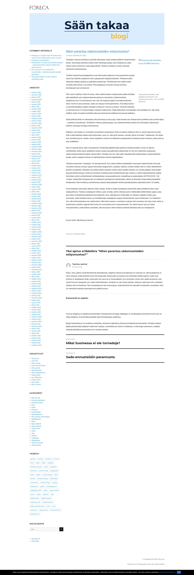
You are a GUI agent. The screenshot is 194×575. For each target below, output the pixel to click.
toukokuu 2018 (36, 142)
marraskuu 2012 (36, 298)
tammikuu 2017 (36, 180)
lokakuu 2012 (35, 300)
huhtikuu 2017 (36, 173)
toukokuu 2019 (36, 114)
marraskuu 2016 (36, 184)
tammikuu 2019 (36, 123)
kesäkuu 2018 (36, 140)
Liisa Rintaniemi (36, 377)
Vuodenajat (35, 438)
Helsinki (50, 463)
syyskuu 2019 (36, 104)
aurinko (40, 459)
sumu (32, 494)
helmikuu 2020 (36, 92)
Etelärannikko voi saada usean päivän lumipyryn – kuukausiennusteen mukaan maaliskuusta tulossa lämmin (47, 65)
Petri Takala (35, 382)
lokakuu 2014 (35, 243)
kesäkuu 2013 (36, 281)
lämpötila (53, 478)
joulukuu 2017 (35, 154)
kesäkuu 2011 (35, 338)
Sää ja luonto (35, 428)
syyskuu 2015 (36, 217)
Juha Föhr (76, 55)
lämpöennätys (42, 478)
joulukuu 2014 (35, 239)
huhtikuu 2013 (36, 286)
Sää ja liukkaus (36, 426)
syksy (39, 494)
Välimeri (34, 435)
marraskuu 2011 (36, 326)
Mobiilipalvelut (36, 419)
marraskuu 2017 (36, 156)
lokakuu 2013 (35, 272)
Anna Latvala (35, 368)
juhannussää (43, 471)
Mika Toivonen (36, 384)
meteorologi (45, 482)
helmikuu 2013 (36, 291)
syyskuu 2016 (36, 189)
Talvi (32, 433)
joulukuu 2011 (35, 324)
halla (37, 463)
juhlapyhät (54, 471)
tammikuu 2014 (36, 265)
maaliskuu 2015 (36, 232)
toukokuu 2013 (36, 284)
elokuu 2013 (35, 276)
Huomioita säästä (79, 234)
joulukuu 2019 (35, 97)
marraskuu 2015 (36, 213)
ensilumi (48, 459)
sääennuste (34, 498)
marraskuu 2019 (36, 99)
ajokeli (32, 459)
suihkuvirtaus (54, 490)
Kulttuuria (34, 410)
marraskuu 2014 (36, 241)
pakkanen (34, 486)
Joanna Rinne (35, 375)
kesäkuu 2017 (36, 168)
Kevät (33, 407)
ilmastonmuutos (36, 467)
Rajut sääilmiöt (36, 424)
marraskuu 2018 (36, 128)
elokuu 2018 (35, 135)
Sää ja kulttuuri (47, 502)
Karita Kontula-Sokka (38, 365)
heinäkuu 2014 (36, 251)
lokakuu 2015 (35, 215)
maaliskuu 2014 (36, 260)
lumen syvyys (47, 474)
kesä (32, 474)
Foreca (56, 459)
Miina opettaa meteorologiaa (40, 417)
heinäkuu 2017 (36, 166)
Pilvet (33, 421)
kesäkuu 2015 (36, 225)
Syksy (33, 431)
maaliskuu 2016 (36, 203)
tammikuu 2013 (36, 293)
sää (52, 494)
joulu (46, 467)
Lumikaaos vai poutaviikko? (40, 60)
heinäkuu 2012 (36, 307)
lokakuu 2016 (35, 187)
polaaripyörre (52, 486)
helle (43, 463)
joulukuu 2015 (35, 210)
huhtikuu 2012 (36, 314)
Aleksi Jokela (35, 363)
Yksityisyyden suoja (143, 564)
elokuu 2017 (35, 163)
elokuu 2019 (35, 106)
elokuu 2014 (35, 248)
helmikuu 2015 (36, 234)
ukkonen (33, 510)
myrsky (54, 482)
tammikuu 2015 (36, 236)
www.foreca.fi (55, 510)
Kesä (33, 405)
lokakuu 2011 (35, 328)
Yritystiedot (35, 541)
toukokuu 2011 (36, 340)
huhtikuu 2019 (36, 116)
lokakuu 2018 (35, 130)
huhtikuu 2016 (36, 201)
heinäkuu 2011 (36, 336)
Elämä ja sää (35, 398)
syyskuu (45, 494)
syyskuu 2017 (36, 161)
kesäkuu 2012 (36, 310)
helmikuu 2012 (36, 319)
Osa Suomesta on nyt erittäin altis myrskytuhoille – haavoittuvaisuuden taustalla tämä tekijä (46, 72)
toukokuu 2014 (36, 255)
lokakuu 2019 (35, 102)
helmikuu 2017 (36, 177)
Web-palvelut (35, 440)
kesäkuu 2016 (36, 196)
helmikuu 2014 (36, 262)
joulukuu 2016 (35, 182)
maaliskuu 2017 (36, 175)
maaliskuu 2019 (36, 118)
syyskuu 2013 (36, 274)
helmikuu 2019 (36, 121)
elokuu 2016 (35, 191)
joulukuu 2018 (35, 125)
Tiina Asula (35, 358)
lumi (56, 474)
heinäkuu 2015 (36, 222)
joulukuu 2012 (35, 295)
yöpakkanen (35, 514)
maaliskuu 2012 (36, 317)
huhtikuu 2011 (35, 343)
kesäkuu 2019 (36, 111)
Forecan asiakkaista (38, 400)
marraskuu (34, 482)
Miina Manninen (36, 370)
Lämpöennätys (36, 412)
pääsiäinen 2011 (35, 490)
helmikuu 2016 (36, 206)
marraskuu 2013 (36, 269)
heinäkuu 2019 (36, 109)
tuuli (53, 506)
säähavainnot (35, 502)
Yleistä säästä (36, 445)
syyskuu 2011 (35, 331)
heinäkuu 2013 (36, 279)
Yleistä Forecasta (37, 443)
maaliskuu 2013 (36, 288)
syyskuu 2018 (36, 132)
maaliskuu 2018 (36, 147)
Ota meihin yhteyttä (158, 564)
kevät (38, 474)
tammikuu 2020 (36, 95)
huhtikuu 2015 (36, 229)
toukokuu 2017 (36, 170)
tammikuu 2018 (36, 151)
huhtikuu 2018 (36, 144)
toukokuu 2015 (36, 227)
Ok (179, 572)
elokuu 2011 (35, 333)
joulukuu (53, 467)
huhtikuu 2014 (36, 258)
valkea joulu (43, 510)
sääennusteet (46, 498)
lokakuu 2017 (35, 158)
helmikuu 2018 (36, 149)
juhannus (33, 471)
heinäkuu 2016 (36, 194)
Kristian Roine (36, 380)
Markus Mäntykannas (38, 373)
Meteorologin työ (36, 414)
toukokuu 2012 (36, 312)
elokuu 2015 (35, 220)
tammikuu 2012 (36, 321)
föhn (32, 463)
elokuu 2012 (35, 305)
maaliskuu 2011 (36, 345)
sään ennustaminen (37, 506)
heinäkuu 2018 (36, 137)
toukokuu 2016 (36, 199)
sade (45, 490)
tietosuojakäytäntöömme (167, 572)
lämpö (32, 478)
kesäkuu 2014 (36, 253)
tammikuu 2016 (36, 208)
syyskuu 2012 (36, 302)
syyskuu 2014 (36, 246)
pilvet (42, 486)
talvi (48, 506)
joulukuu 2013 (35, 267)
